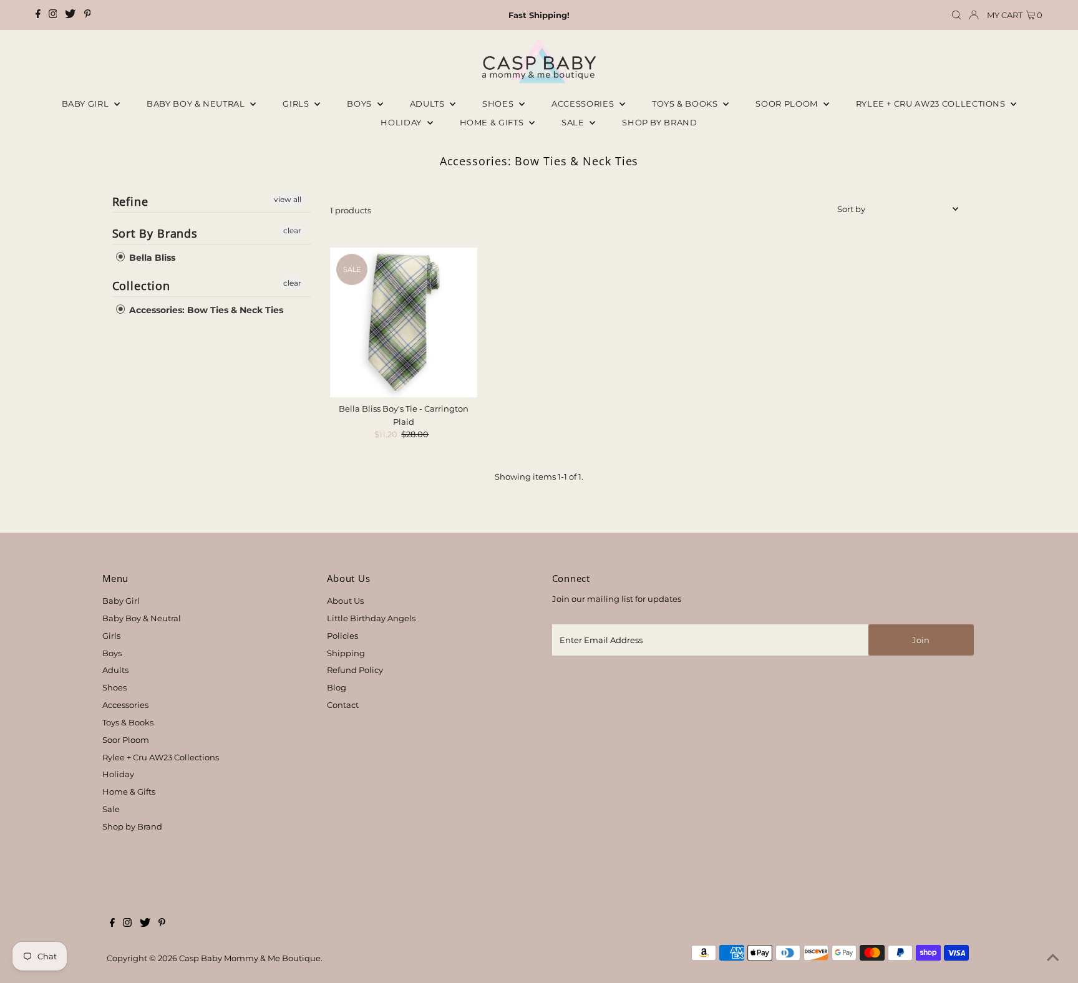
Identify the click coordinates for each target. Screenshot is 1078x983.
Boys (360, 104)
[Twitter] (70, 15)
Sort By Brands (155, 233)
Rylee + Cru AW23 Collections (160, 757)
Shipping (346, 653)
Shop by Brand (132, 826)
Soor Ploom (125, 740)
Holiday (118, 774)
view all (287, 199)
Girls (297, 104)
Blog (336, 687)
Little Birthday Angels (371, 618)
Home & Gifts (493, 122)
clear (292, 230)
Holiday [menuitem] (402, 122)
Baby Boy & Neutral (197, 104)
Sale (573, 122)
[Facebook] (38, 15)
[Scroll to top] (1053, 958)
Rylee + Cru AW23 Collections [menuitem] (932, 104)
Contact (343, 705)
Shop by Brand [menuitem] (659, 122)
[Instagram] (53, 15)
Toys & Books (686, 104)
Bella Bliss (151, 257)
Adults (428, 104)
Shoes (499, 104)
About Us (345, 601)
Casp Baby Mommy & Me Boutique (250, 958)
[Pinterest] (87, 15)
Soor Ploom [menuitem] (787, 104)
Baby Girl (87, 104)
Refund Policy (355, 670)
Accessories (583, 104)
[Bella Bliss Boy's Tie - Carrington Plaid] (403, 322)
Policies (342, 636)
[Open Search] (956, 15)
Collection (141, 285)
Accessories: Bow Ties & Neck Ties (205, 310)
